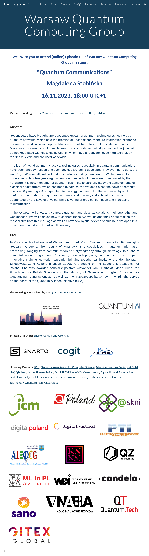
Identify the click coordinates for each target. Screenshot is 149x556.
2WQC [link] (77, 4)
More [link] (134, 4)
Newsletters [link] (121, 4)
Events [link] (63, 4)
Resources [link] (106, 4)
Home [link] (43, 4)
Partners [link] (89, 4)
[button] (145, 4)
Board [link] (53, 4)
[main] (74, 24)
